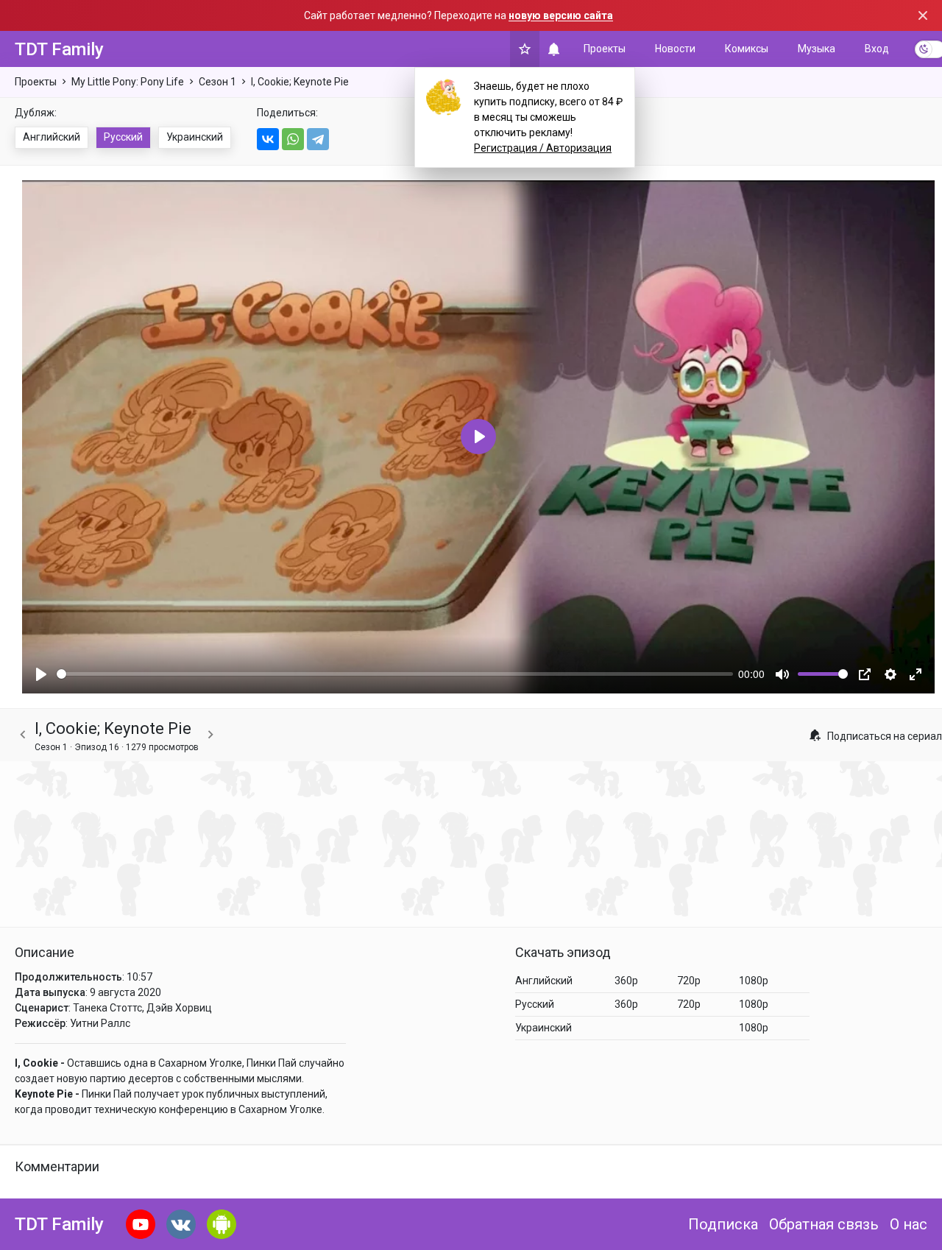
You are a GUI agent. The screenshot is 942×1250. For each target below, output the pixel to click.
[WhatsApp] (293, 139)
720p (689, 980)
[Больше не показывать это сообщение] (923, 15)
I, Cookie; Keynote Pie (300, 82)
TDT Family (59, 49)
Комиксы (746, 48)
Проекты (605, 48)
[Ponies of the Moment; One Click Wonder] (210, 735)
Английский (51, 137)
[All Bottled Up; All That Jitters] (23, 735)
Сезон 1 (217, 82)
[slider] (395, 674)
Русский (123, 137)
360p (626, 980)
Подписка (723, 1224)
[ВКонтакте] (268, 139)
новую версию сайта (561, 15)
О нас (908, 1224)
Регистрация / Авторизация (543, 148)
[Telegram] (318, 139)
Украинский (194, 137)
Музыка (816, 48)
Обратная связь (824, 1224)
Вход (877, 48)
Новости (675, 48)
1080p (753, 980)
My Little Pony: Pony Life (127, 82)
